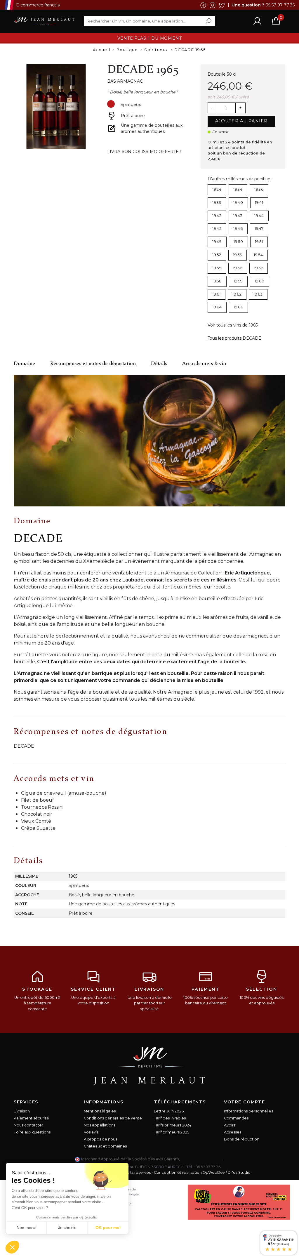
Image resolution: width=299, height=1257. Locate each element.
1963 (258, 294)
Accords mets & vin (204, 363)
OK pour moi (108, 1227)
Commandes (236, 1118)
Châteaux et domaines (105, 1146)
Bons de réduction (241, 1139)
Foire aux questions (32, 1132)
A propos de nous (100, 1139)
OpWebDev (214, 1172)
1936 (259, 189)
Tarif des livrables (170, 1118)
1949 (217, 241)
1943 (238, 215)
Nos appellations (99, 1125)
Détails (159, 363)
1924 (217, 189)
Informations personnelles (248, 1111)
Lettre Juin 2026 (169, 1111)
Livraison (22, 1111)
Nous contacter (28, 1125)
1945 (217, 228)
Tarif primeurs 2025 (171, 1132)
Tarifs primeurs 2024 (172, 1125)
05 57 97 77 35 (280, 4)
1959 (238, 281)
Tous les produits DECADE (234, 338)
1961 (216, 294)
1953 (237, 255)
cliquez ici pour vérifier (202, 1159)
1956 (237, 268)
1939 (217, 202)
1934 (238, 189)
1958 (217, 281)
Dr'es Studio (239, 1172)
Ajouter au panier (241, 121)
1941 (259, 202)
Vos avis (91, 1132)
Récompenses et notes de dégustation (93, 363)
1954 (258, 255)
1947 (259, 228)
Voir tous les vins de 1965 (233, 325)
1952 (216, 255)
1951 (259, 241)
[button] (12, 1247)
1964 (217, 307)
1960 (260, 281)
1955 (216, 268)
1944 (259, 215)
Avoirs (229, 1125)
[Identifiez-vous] (257, 21)
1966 (238, 307)
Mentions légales (100, 1111)
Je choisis (67, 1227)
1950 (238, 241)
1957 (258, 268)
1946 (238, 228)
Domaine (24, 363)
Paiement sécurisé (31, 1118)
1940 (238, 202)
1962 (237, 294)
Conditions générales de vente (113, 1118)
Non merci (26, 1227)
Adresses (232, 1132)
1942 (217, 215)
